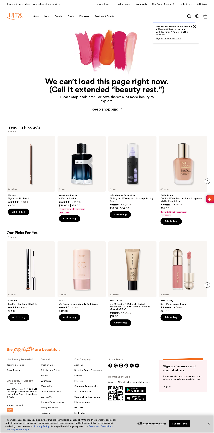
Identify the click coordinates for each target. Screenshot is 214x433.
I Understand (179, 424)
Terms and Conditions (100, 426)
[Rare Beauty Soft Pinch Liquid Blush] (183, 277)
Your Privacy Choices (154, 424)
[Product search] (189, 16)
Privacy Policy (41, 426)
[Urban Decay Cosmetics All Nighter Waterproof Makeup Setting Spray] (132, 173)
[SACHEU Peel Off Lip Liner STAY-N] (31, 277)
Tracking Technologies (18, 429)
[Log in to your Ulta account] (197, 16)
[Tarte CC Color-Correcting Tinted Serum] (82, 277)
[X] (194, 26)
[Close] (208, 423)
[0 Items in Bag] (205, 16)
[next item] (207, 181)
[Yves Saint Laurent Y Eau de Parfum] (82, 175)
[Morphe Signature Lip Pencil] (31, 171)
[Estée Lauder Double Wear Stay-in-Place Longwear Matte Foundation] (183, 176)
